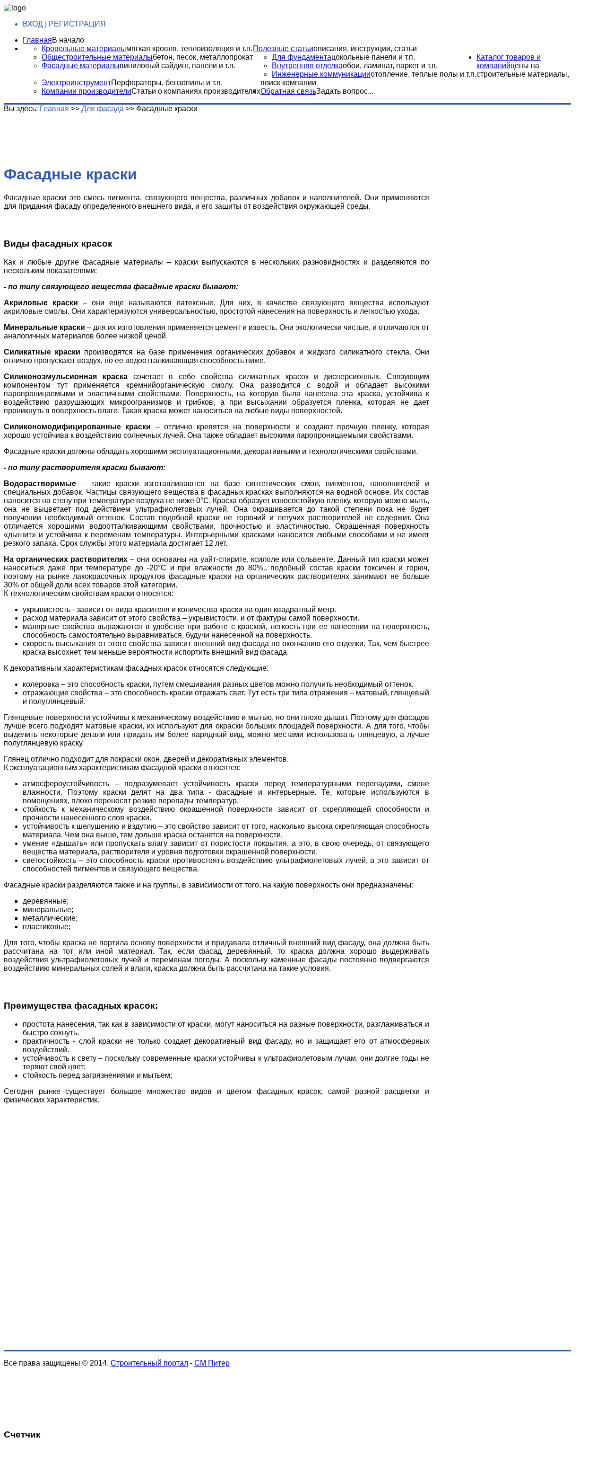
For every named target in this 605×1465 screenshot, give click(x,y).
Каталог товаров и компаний (508, 61)
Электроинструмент (76, 83)
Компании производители (86, 91)
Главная (37, 40)
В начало (68, 40)
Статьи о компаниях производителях (195, 91)
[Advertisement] (153, 134)
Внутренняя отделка (307, 66)
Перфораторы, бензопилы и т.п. (167, 83)
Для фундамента (301, 57)
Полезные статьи (283, 48)
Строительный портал (149, 1363)
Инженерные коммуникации (321, 74)
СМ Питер (212, 1363)
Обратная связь (288, 91)
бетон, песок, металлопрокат (203, 57)
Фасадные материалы (81, 66)
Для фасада (102, 109)
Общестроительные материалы (97, 57)
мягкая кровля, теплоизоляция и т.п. (189, 48)
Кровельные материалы (84, 48)
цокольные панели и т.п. (373, 57)
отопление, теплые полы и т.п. (423, 74)
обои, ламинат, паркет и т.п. (390, 66)
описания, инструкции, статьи (365, 48)
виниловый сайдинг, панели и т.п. (177, 66)
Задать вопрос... (344, 91)
